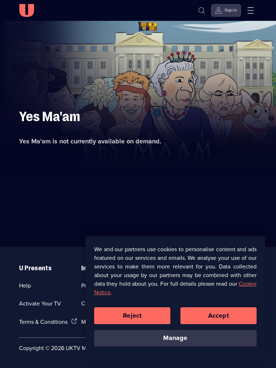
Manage (175, 337)
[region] (175, 298)
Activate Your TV (40, 303)
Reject (132, 315)
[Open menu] (250, 10)
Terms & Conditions (43, 322)
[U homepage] (26, 10)
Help (25, 285)
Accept (218, 315)
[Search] (201, 10)
